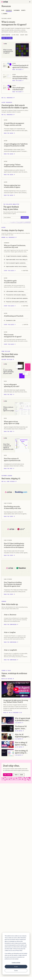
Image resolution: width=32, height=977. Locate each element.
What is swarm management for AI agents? (12, 335)
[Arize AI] (4, 2)
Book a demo (19, 774)
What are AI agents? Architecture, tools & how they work (15, 246)
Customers (17, 10)
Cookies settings (16, 962)
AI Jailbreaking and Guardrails (13, 316)
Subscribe (25, 217)
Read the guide (7, 38)
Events (23, 10)
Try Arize (7, 774)
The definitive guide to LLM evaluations (10, 281)
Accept (16, 966)
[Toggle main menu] (29, 1)
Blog (2, 10)
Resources (9, 10)
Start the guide (9, 270)
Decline (16, 970)
